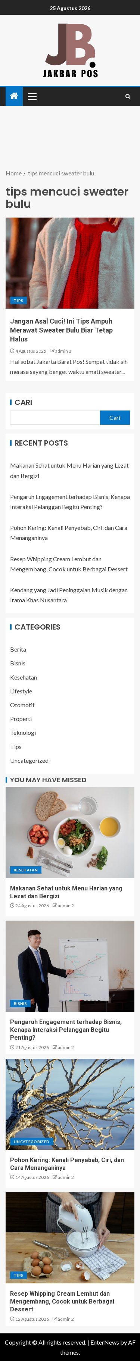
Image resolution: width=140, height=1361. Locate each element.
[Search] (128, 96)
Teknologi (23, 732)
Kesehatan (23, 677)
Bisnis (17, 663)
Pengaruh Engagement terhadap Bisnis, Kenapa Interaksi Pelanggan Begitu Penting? (66, 1030)
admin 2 (63, 351)
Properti (21, 718)
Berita (18, 649)
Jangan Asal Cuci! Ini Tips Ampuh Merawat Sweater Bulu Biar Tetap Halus (61, 330)
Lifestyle (21, 690)
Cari (23, 402)
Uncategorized (29, 760)
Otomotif (22, 704)
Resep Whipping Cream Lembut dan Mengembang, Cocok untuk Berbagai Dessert (62, 1301)
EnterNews (104, 1342)
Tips (18, 300)
